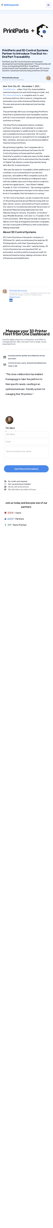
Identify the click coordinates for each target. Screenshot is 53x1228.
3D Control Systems (12, 95)
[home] (10, 5)
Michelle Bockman (18, 290)
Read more (14, 297)
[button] (48, 5)
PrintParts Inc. (9, 89)
